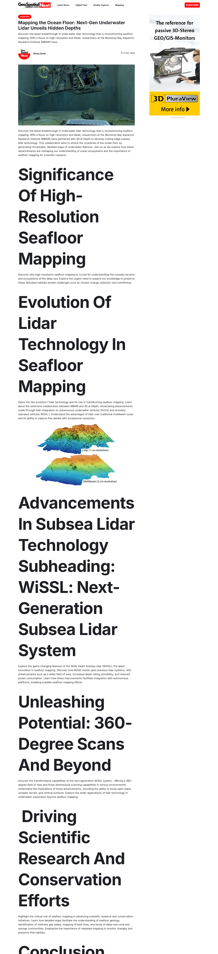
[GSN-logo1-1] (34, 5)
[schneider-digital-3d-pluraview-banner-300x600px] (171, 65)
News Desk (39, 53)
